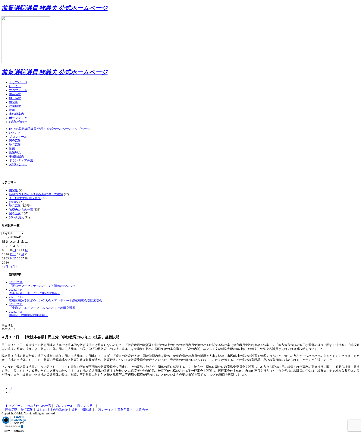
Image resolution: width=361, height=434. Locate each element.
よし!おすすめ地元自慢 (52, 409)
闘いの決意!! (85, 405)
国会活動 (15, 94)
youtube (14, 202)
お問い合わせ (18, 121)
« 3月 (5, 266)
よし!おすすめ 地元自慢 (25, 198)
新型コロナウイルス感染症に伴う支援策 (36, 194)
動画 (12, 110)
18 (14, 254)
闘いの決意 (16, 217)
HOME (49, 128)
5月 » (14, 266)
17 (11, 254)
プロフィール (18, 90)
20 (22, 254)
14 (26, 250)
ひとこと (15, 86)
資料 (75, 409)
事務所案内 (16, 114)
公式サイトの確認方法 (14, 431)
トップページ (18, 82)
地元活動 (15, 98)
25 (14, 258)
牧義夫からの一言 (21, 209)
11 (14, 250)
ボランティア (18, 117)
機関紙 (13, 102)
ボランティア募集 (21, 160)
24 (11, 258)
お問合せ (142, 409)
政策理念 (15, 106)
